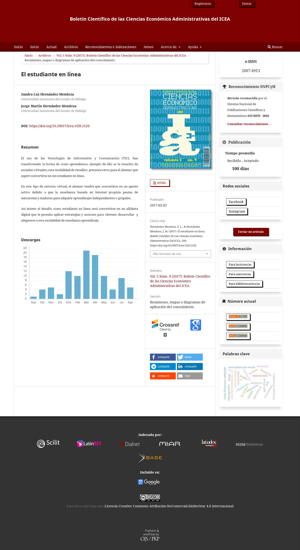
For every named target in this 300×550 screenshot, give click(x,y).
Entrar (246, 3)
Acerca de (169, 47)
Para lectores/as (240, 264)
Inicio (18, 47)
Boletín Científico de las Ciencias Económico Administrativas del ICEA (150, 19)
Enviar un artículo (251, 232)
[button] (163, 357)
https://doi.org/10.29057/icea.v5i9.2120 (59, 126)
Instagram (237, 211)
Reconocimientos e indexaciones (110, 47)
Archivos (71, 47)
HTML (161, 183)
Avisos (148, 47)
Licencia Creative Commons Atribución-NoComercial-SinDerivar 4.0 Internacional (169, 506)
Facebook (236, 201)
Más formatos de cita (167, 254)
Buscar (277, 47)
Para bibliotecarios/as (244, 284)
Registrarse (203, 3)
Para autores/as (240, 274)
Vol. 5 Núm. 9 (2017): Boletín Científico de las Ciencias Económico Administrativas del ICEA (121, 55)
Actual (51, 47)
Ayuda (193, 47)
